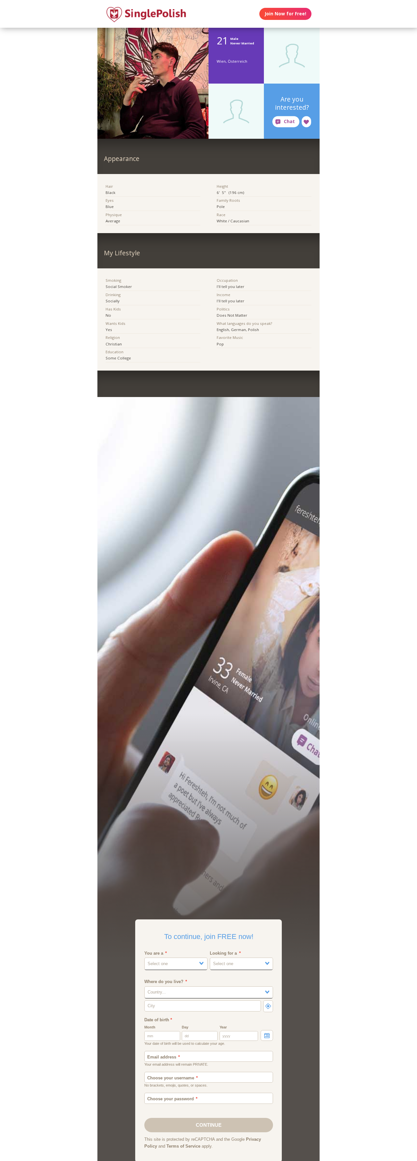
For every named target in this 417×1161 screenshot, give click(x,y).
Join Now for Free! (285, 14)
